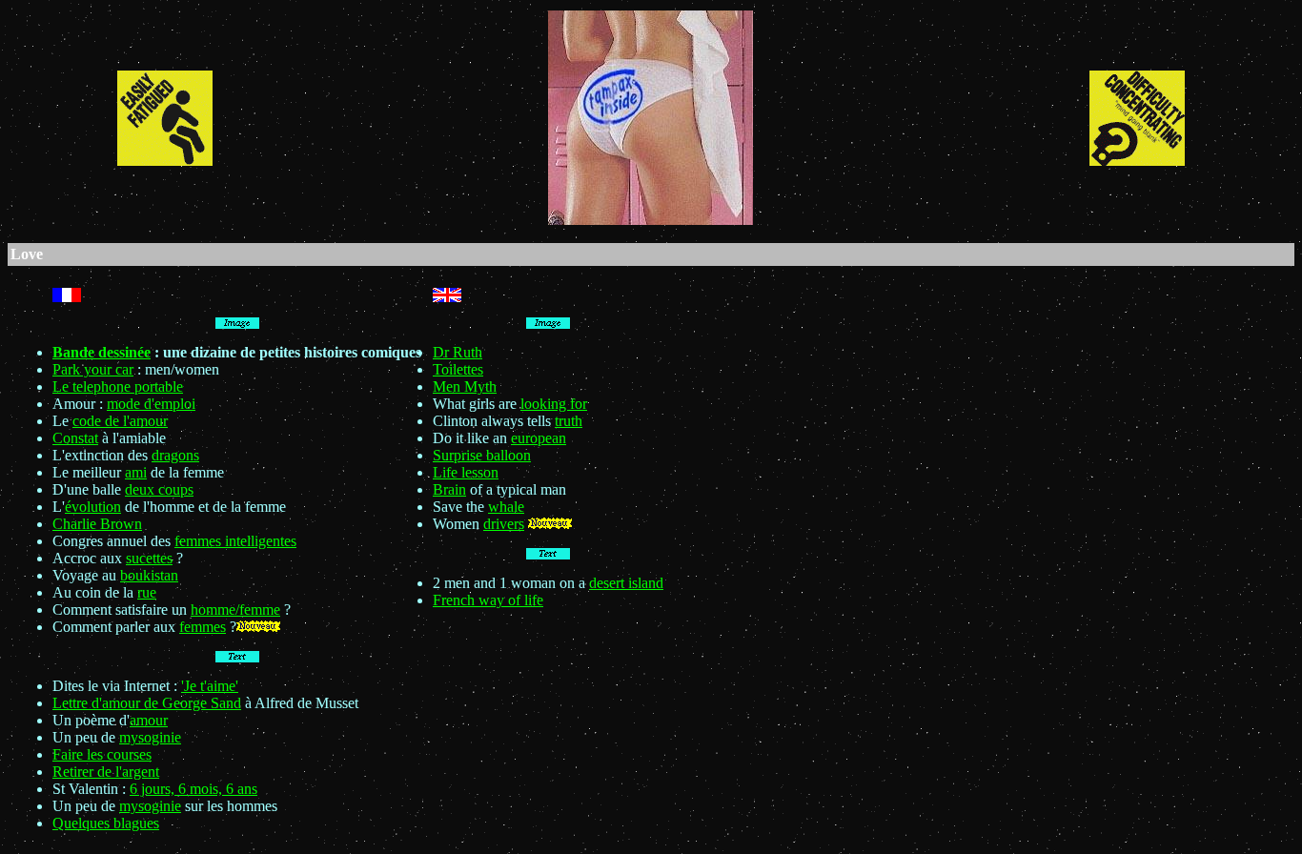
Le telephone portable (117, 386)
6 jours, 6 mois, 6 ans (193, 789)
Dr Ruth (457, 352)
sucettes (149, 558)
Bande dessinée (101, 352)
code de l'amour (120, 421)
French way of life (488, 600)
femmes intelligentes (235, 541)
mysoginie (150, 737)
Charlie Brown (97, 524)
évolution (93, 506)
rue (146, 592)
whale (506, 506)
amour (149, 720)
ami (136, 472)
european (538, 438)
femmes (202, 627)
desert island (626, 583)
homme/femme (235, 609)
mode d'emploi (151, 404)
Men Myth (465, 386)
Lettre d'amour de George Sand (146, 703)
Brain (449, 489)
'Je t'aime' (209, 686)
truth (568, 421)
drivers (503, 524)
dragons (175, 455)
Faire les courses (102, 754)
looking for (553, 404)
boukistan (149, 575)
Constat (75, 438)
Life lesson (465, 472)
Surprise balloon (482, 455)
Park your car (92, 369)
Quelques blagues (105, 823)
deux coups (159, 489)
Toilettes (458, 369)
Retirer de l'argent (105, 771)
